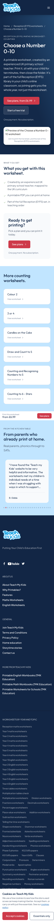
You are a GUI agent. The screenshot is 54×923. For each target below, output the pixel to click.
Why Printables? (11, 589)
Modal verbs (8, 864)
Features (7, 594)
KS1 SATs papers (10, 855)
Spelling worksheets (39, 841)
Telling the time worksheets (16, 821)
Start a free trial (16, 110)
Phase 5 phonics (10, 850)
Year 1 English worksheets (14, 760)
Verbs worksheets (34, 836)
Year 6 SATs (27, 855)
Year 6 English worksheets (15, 783)
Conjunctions (9, 860)
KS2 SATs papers (30, 850)
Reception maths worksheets (17, 726)
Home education (12, 642)
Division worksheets (41, 798)
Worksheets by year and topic (19, 719)
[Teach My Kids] (11, 535)
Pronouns (24, 860)
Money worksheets (34, 883)
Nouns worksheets (11, 836)
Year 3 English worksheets (15, 769)
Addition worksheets (39, 812)
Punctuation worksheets (14, 869)
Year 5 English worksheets (15, 779)
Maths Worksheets (12, 599)
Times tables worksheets (14, 788)
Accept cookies (15, 915)
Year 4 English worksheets (15, 774)
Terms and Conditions (14, 632)
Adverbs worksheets (35, 831)
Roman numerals (36, 879)
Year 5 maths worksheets (14, 750)
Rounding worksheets (13, 879)
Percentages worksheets (15, 807)
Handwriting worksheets (14, 845)
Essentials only (41, 915)
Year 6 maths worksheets (14, 755)
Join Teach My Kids (12, 627)
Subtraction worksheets (14, 817)
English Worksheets (13, 605)
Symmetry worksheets (13, 874)
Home (7, 26)
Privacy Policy (10, 637)
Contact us (8, 652)
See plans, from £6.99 (19, 100)
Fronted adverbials (11, 831)
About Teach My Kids (14, 584)
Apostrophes (24, 864)
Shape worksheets (11, 826)
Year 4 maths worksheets (14, 745)
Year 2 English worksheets (15, 764)
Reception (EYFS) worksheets (28, 26)
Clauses (40, 855)
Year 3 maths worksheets (14, 740)
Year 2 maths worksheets (14, 736)
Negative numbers (11, 883)
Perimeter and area (38, 874)
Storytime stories (12, 647)
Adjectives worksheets (13, 841)
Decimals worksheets (38, 802)
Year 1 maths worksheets (14, 731)
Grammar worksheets (35, 826)
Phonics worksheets (40, 845)
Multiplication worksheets (15, 798)
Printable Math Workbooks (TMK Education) (27, 684)
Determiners (38, 860)
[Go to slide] (9, 507)
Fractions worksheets (13, 802)
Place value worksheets (14, 812)
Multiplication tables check (15, 793)
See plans (17, 244)
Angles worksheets (40, 869)
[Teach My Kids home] (11, 7)
